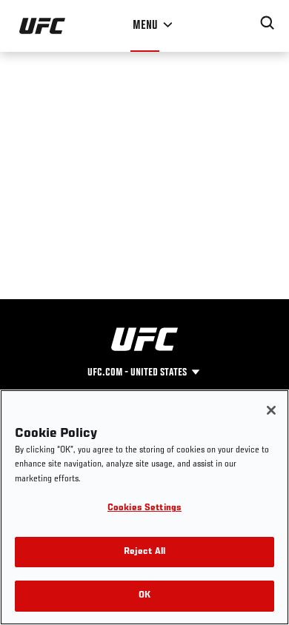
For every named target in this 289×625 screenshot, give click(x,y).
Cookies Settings (144, 508)
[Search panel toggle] (267, 23)
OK (144, 596)
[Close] (271, 410)
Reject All (144, 552)
